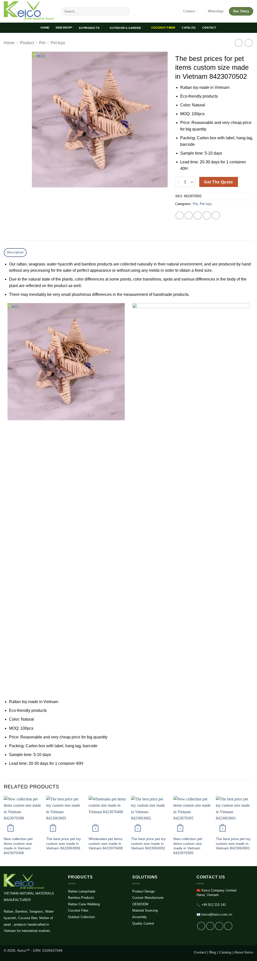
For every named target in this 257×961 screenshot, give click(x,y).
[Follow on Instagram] (210, 926)
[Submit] (125, 11)
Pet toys (58, 43)
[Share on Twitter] (188, 215)
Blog (212, 952)
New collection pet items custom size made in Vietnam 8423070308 (18, 846)
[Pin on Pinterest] (207, 215)
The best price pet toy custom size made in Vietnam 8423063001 (233, 843)
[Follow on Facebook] (201, 926)
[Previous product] (248, 43)
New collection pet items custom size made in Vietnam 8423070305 (187, 846)
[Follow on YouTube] (228, 926)
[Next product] (238, 43)
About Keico (243, 952)
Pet (42, 43)
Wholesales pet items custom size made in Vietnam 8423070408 (106, 843)
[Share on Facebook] (179, 215)
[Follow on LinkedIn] (219, 926)
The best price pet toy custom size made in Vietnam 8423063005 (63, 843)
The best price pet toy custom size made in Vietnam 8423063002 (148, 843)
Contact (200, 952)
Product (27, 43)
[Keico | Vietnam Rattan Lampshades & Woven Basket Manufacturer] (29, 11)
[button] (38, 181)
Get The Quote (218, 182)
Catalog (225, 952)
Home (9, 43)
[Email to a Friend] (198, 215)
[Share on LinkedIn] (216, 215)
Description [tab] (15, 252)
